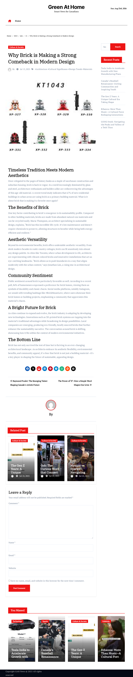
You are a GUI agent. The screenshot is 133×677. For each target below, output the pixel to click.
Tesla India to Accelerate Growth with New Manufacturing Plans (112, 71)
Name (12, 542)
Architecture (41, 69)
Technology (17, 621)
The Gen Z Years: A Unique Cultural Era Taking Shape (20, 472)
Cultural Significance (58, 69)
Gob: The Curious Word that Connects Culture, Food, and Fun (50, 472)
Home (18, 20)
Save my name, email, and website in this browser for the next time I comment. (47, 580)
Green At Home (66, 7)
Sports (45, 621)
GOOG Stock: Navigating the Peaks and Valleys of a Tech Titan (112, 124)
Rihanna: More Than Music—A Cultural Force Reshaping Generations (112, 112)
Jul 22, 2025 (24, 476)
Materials (88, 69)
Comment (14, 503)
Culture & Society (16, 47)
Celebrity (106, 621)
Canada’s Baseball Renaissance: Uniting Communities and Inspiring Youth (111, 85)
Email (12, 555)
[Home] (9, 21)
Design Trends (75, 69)
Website (12, 568)
